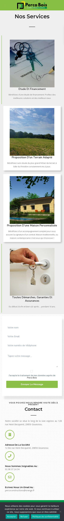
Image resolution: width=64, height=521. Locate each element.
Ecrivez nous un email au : (19, 487)
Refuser (24, 516)
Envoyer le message (32, 384)
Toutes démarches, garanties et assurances (32, 299)
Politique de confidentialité (45, 516)
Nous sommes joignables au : (21, 466)
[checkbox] (32, 371)
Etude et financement (32, 89)
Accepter (11, 516)
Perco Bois (32, 377)
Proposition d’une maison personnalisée (32, 225)
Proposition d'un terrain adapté (32, 157)
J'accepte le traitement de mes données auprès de (32, 377)
